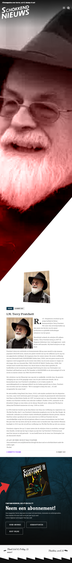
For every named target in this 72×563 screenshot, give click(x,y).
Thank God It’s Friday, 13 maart (17, 551)
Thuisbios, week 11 (56, 550)
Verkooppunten (36, 525)
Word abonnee (15, 525)
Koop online (14, 531)
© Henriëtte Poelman (13, 452)
